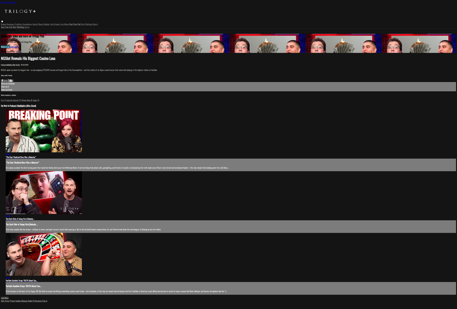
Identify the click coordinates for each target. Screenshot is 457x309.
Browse (4, 24)
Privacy (12, 300)
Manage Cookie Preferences (32, 300)
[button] (2, 21)
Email (11, 80)
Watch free (5, 46)
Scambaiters (28, 24)
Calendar (46, 24)
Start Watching (87, 24)
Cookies (18, 300)
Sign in (95, 24)
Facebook (4, 80)
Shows (40, 24)
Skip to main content (8, 2)
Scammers (11, 24)
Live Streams (55, 24)
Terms (7, 300)
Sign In (27, 27)
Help (3, 300)
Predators (19, 24)
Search (35, 24)
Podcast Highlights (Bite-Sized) (10, 65)
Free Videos (64, 24)
